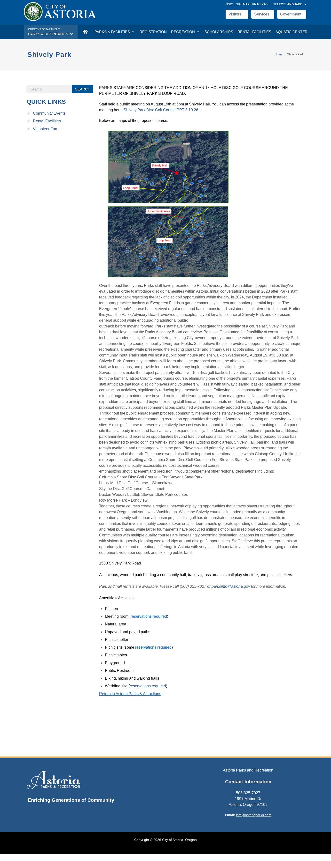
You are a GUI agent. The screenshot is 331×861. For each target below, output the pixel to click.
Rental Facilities (44, 121)
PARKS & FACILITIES (113, 32)
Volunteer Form (43, 129)
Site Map (242, 4)
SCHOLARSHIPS (219, 32)
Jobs (230, 4)
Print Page (260, 4)
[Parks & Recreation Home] (85, 32)
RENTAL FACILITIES (254, 32)
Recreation (183, 32)
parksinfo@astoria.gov (231, 586)
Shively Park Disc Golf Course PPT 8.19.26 (161, 110)
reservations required (148, 686)
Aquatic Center (291, 32)
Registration (153, 32)
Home (279, 54)
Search (82, 89)
